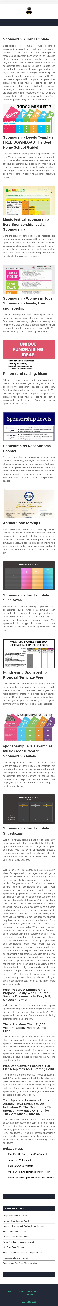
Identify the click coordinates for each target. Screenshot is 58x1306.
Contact (20, 1291)
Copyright (47, 1291)
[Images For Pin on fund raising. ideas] (29, 354)
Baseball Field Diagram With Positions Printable (31, 1177)
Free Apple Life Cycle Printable (16, 1258)
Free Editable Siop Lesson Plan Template (28, 1154)
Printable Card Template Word (16, 1221)
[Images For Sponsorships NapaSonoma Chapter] (29, 426)
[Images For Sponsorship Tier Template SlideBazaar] (29, 575)
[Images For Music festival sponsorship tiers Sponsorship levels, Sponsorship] (29, 200)
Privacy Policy (32, 1291)
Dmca (9, 1291)
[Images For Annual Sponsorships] (29, 503)
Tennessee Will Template (20, 1160)
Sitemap (29, 1294)
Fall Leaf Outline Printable (20, 1166)
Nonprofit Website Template (15, 1215)
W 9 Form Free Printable (13, 1247)
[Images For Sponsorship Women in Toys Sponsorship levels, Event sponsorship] (29, 279)
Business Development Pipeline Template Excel (23, 1226)
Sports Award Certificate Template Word (20, 1263)
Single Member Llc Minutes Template (19, 1242)
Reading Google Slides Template (17, 1237)
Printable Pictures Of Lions (14, 1231)
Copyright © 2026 (29, 1302)
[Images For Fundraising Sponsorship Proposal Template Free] (29, 653)
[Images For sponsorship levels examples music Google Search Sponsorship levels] (29, 726)
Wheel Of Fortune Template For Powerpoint (29, 1172)
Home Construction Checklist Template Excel (22, 1253)
